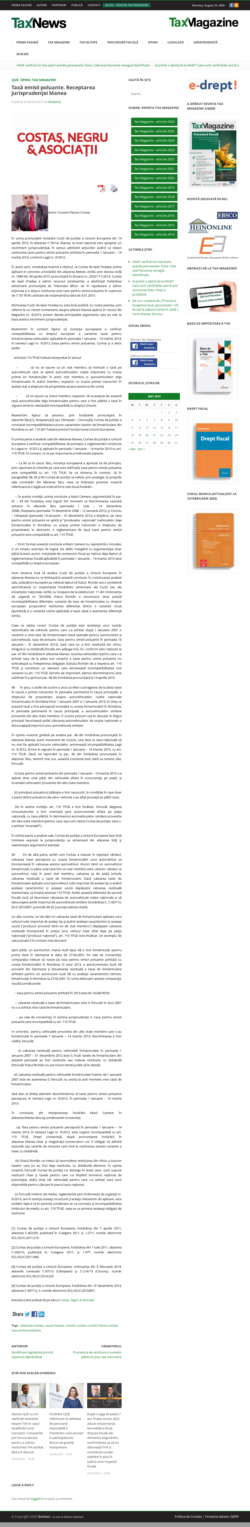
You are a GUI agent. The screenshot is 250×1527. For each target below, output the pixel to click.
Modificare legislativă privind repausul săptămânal (32, 1354)
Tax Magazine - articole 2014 (154, 234)
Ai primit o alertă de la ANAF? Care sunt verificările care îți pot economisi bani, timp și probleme (155, 288)
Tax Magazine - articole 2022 (154, 159)
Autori (42, 5)
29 (161, 442)
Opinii (153, 42)
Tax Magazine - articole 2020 (154, 178)
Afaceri (22, 54)
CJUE (15, 80)
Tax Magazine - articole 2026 (154, 121)
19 (139, 435)
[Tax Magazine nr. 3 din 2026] (213, 154)
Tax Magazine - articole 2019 (154, 187)
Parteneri (59, 5)
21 (154, 435)
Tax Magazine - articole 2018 (154, 197)
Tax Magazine (59, 42)
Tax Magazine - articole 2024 (154, 140)
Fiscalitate (88, 42)
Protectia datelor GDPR (222, 1516)
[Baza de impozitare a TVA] (213, 366)
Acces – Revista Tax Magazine (126, 5)
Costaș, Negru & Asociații (77, 1300)
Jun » (141, 449)
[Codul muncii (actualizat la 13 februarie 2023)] (213, 541)
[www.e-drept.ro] (213, 86)
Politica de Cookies (188, 1516)
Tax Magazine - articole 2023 (154, 150)
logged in (37, 1498)
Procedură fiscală (122, 42)
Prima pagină (21, 5)
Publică (77, 5)
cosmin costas (75, 1325)
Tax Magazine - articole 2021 (154, 168)
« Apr (132, 449)
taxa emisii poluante (26, 1330)
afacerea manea (32, 1325)
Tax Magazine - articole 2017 (154, 206)
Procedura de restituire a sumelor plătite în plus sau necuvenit (97, 1354)
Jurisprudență (206, 42)
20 (147, 435)
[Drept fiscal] (213, 451)
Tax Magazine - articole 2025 (154, 131)
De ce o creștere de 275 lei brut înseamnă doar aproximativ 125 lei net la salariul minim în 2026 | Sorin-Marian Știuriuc (155, 307)
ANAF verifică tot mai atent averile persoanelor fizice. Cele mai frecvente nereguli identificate (83, 65)
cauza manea (54, 1325)
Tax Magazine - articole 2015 (154, 225)
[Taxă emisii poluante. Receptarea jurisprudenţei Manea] (66, 143)
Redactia (54, 102)
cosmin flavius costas (102, 1325)
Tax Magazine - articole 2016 (154, 215)
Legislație (175, 42)
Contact (94, 5)
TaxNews (44, 1516)
